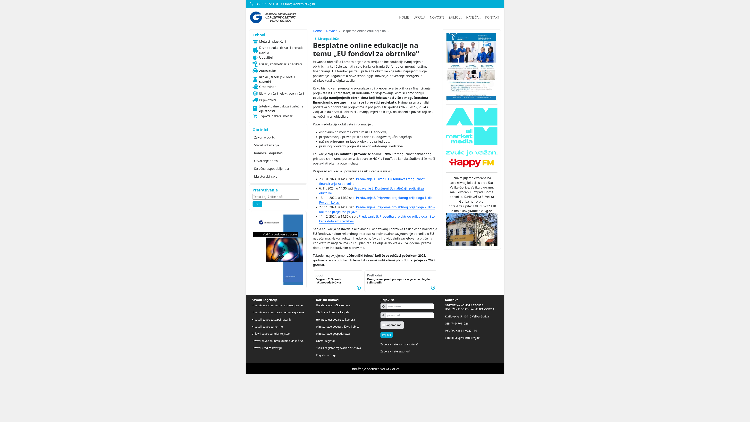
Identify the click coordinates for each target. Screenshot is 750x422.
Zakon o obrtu (264, 137)
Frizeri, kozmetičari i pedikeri (280, 64)
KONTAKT (492, 17)
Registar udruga (326, 355)
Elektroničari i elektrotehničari (281, 93)
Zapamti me (393, 325)
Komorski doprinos (268, 153)
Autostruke (267, 71)
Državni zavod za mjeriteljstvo (271, 333)
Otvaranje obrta (266, 161)
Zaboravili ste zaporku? (395, 351)
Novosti (332, 31)
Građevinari (268, 87)
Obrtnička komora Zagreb (332, 312)
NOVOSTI (437, 17)
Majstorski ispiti (266, 176)
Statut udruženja (266, 145)
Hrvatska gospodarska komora (335, 319)
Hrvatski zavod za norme (267, 326)
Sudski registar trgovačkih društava (338, 348)
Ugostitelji (266, 57)
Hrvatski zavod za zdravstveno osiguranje (278, 312)
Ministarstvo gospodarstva (333, 333)
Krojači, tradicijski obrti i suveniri (277, 79)
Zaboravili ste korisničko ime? (399, 344)
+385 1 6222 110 (266, 4)
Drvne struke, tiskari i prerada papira (281, 50)
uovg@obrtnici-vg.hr (300, 4)
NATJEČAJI (473, 17)
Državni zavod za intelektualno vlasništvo (278, 341)
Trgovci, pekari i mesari (276, 116)
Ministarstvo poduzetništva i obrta (337, 326)
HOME (404, 17)
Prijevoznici (267, 100)
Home (317, 31)
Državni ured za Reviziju (267, 348)
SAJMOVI (455, 17)
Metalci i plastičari (272, 41)
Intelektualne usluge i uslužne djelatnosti (281, 108)
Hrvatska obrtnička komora (333, 305)
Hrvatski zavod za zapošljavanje (272, 319)
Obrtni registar (325, 341)
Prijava (386, 335)
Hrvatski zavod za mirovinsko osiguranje (277, 305)
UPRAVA (419, 17)
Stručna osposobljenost (271, 168)
